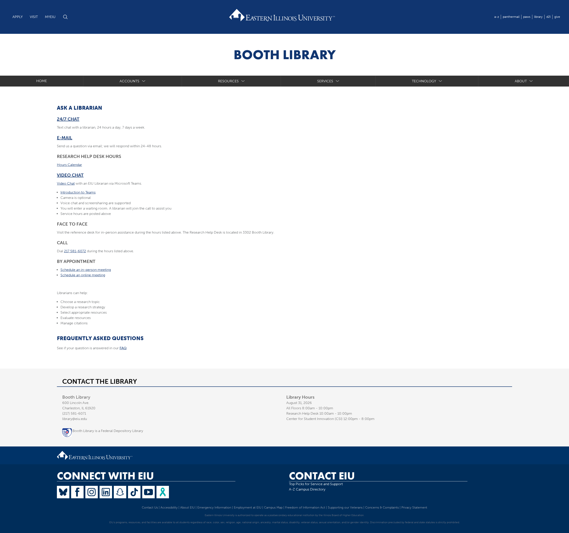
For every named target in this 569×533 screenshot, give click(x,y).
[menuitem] (132, 81)
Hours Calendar (69, 165)
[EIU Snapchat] (120, 492)
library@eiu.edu (74, 419)
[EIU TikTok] (134, 492)
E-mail (64, 137)
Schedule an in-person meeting (85, 270)
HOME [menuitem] (41, 81)
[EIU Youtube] (148, 492)
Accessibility (169, 507)
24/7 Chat (68, 119)
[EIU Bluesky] (63, 492)
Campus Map (273, 507)
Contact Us (150, 507)
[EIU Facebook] (77, 492)
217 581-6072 (75, 251)
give (557, 17)
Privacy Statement (414, 507)
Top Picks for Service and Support (316, 484)
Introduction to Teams (78, 192)
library (538, 17)
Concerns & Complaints (382, 507)
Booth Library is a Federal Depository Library (107, 431)
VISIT (34, 17)
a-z (496, 17)
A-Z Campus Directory (307, 489)
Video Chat (70, 175)
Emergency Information (214, 507)
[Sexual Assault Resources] (162, 492)
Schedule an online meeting (82, 275)
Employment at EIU (247, 507)
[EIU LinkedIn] (106, 492)
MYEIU (50, 17)
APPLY (17, 17)
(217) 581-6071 (74, 413)
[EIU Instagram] (91, 492)
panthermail (511, 17)
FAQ (123, 348)
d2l (548, 17)
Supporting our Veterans (345, 507)
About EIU (187, 507)
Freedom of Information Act (305, 507)
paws (526, 17)
